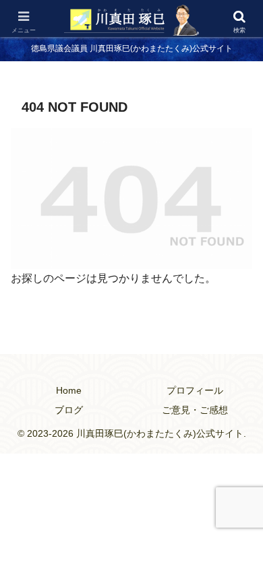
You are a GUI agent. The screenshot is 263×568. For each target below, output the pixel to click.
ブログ (69, 409)
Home (69, 390)
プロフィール (195, 390)
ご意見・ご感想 (195, 409)
